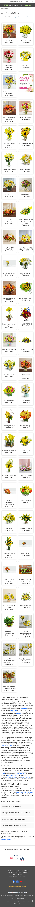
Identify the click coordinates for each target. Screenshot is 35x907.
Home (2, 8)
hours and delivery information (24, 792)
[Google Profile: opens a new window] (17, 881)
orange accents (21, 773)
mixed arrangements (6, 745)
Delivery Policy (17, 903)
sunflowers (24, 708)
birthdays (18, 713)
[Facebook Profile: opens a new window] (14, 881)
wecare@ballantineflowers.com (17, 876)
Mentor (3, 839)
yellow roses (4, 712)
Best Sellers (8, 17)
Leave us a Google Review (17, 887)
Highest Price (17, 17)
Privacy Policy (15, 901)
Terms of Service (6, 901)
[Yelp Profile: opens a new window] (21, 881)
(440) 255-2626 (17, 874)
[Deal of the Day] (26, 84)
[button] (31, 903)
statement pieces (26, 777)
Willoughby (8, 839)
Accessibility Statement (26, 901)
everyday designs (11, 777)
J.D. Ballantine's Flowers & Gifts (17, 1)
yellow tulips (13, 710)
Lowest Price (26, 17)
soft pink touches (12, 775)
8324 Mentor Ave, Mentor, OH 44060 (17, 873)
